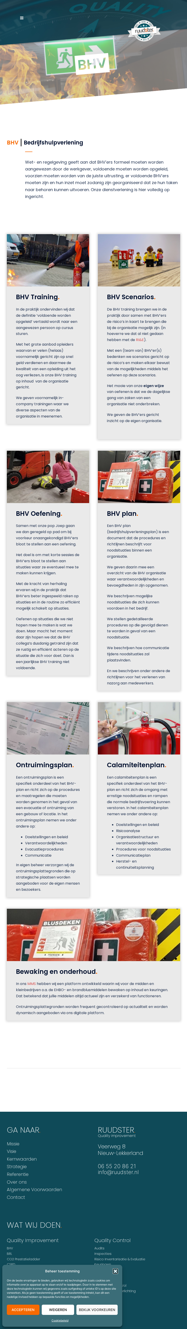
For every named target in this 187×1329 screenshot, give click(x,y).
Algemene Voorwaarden (34, 1189)
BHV (10, 1248)
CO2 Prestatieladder (23, 1259)
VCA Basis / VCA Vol (110, 1285)
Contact (16, 1197)
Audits (99, 1248)
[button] (115, 1271)
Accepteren (23, 1310)
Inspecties (103, 1253)
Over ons (17, 1182)
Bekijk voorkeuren (97, 1310)
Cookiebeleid (60, 1320)
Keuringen (102, 1264)
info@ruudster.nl (118, 1172)
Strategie (17, 1166)
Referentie (18, 1174)
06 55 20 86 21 (117, 1166)
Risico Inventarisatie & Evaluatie (119, 1259)
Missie (13, 1144)
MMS (31, 983)
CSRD (11, 1264)
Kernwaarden (22, 1159)
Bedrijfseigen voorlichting (115, 1291)
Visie (11, 1151)
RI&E (140, 339)
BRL (9, 1253)
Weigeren (58, 1310)
